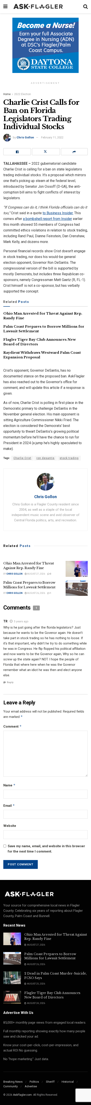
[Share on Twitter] (46, 151)
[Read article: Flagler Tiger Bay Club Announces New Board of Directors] (12, 997)
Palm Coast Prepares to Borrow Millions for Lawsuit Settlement (50, 956)
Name (9, 785)
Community (10, 1086)
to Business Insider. (58, 213)
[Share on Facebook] (17, 151)
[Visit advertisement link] (45, 49)
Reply (10, 682)
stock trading (69, 458)
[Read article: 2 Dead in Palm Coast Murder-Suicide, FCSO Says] (12, 977)
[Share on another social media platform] (74, 151)
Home (7, 94)
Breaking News (13, 1081)
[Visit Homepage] (45, 6)
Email (9, 805)
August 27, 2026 (36, 574)
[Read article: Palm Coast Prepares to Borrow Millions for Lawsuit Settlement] (77, 588)
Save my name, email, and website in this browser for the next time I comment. (46, 848)
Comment (12, 726)
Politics (34, 1081)
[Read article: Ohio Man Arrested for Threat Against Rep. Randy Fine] (77, 569)
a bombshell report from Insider (47, 219)
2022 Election (22, 94)
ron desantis (45, 458)
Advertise (31, 1086)
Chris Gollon (25, 137)
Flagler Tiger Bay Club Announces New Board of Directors (52, 995)
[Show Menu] (5, 6)
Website (9, 826)
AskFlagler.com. (22, 1094)
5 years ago (21, 621)
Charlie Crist (22, 458)
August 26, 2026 (36, 593)
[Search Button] (85, 6)
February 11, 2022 (52, 137)
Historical (68, 1081)
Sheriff (50, 1081)
